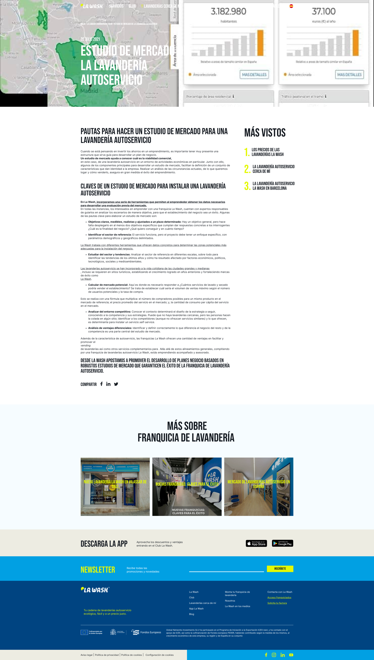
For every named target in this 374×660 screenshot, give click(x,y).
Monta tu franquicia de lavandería (237, 593)
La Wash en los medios (237, 606)
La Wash (86, 279)
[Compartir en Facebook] (101, 384)
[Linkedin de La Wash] (282, 655)
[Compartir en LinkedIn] (108, 384)
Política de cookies (131, 654)
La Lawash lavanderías (97, 24)
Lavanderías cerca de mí (202, 603)
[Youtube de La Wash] (291, 655)
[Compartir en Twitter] (116, 384)
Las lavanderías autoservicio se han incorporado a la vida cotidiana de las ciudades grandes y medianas (145, 268)
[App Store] (256, 544)
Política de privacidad (107, 654)
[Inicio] (92, 6)
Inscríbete (280, 568)
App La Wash (196, 608)
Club (191, 597)
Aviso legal (86, 654)
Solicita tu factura (277, 603)
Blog (110, 24)
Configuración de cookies (160, 654)
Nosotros (230, 600)
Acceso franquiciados (279, 597)
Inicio (83, 24)
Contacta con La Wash (279, 591)
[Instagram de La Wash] (274, 655)
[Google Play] (282, 544)
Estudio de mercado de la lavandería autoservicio (135, 24)
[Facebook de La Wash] (266, 655)
